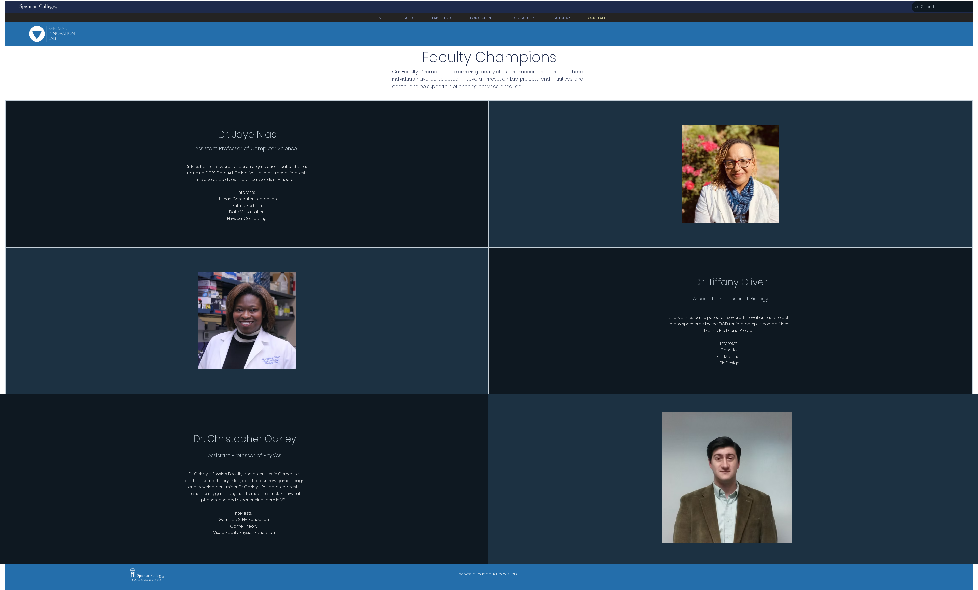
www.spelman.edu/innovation (487, 574)
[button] (407, 17)
